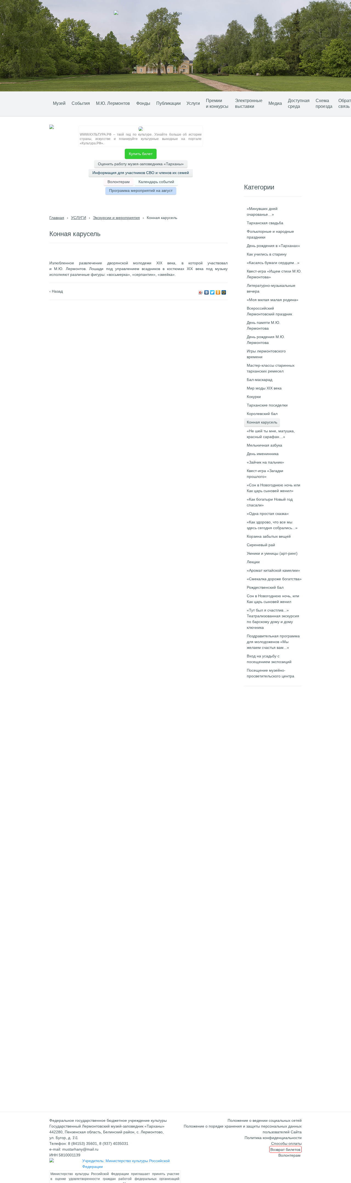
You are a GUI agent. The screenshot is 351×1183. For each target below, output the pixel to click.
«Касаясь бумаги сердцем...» (273, 262)
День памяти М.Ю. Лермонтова (263, 325)
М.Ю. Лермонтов (113, 103)
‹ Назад (56, 291)
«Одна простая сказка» (268, 513)
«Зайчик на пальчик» (265, 462)
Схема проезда (324, 103)
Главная (56, 217)
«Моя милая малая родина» (272, 300)
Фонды (143, 103)
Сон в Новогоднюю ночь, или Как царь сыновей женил (273, 599)
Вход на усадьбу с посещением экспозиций (269, 659)
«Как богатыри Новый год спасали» (270, 502)
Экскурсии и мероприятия (116, 217)
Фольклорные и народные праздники (270, 234)
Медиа (275, 103)
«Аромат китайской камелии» (273, 570)
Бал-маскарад (259, 379)
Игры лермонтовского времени (266, 354)
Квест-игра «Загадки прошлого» (265, 474)
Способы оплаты (286, 1143)
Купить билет (140, 154)
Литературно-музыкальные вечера (271, 288)
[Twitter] (212, 292)
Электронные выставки (248, 103)
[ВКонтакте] (207, 292)
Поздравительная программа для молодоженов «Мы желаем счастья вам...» (273, 642)
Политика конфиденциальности (273, 1138)
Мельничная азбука (264, 445)
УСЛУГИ (78, 217)
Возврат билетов (285, 1149)
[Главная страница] (41, 102)
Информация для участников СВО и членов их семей (140, 172)
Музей (59, 103)
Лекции (253, 562)
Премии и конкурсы (217, 103)
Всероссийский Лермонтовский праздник (269, 311)
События (81, 103)
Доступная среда (299, 103)
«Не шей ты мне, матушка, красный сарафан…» (271, 434)
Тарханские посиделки (267, 405)
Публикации (168, 103)
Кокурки (254, 396)
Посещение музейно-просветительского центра (270, 673)
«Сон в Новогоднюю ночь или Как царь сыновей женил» (273, 488)
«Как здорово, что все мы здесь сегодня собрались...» (272, 525)
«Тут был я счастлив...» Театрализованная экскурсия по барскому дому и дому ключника (273, 619)
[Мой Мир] (224, 292)
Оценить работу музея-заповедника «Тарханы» (141, 164)
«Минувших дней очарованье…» (262, 211)
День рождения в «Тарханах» (273, 245)
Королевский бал (262, 413)
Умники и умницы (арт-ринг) (272, 553)
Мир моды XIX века (264, 388)
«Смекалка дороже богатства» (274, 579)
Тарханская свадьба (265, 223)
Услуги (193, 103)
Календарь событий (156, 182)
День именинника (263, 454)
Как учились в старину (267, 254)
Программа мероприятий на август (140, 190)
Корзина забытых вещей (269, 536)
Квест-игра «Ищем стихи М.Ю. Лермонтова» (274, 274)
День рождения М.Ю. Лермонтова (266, 340)
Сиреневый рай (261, 545)
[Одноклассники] (218, 292)
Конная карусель (262, 422)
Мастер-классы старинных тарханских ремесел (271, 368)
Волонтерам (118, 182)
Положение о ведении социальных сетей (265, 1120)
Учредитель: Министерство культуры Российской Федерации (126, 1164)
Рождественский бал (265, 587)
